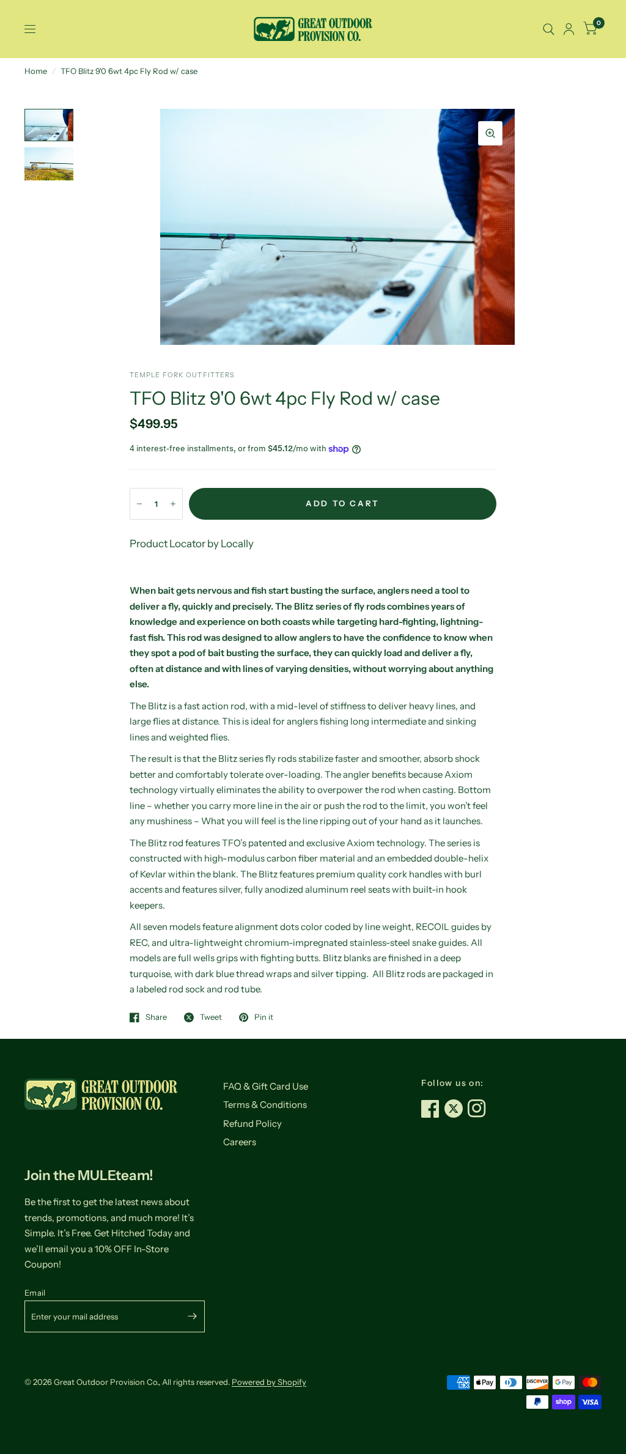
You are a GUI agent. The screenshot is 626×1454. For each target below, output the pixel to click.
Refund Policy (252, 1123)
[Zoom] (490, 133)
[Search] (549, 29)
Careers (239, 1142)
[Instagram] (479, 1108)
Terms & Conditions (265, 1104)
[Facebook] (432, 1108)
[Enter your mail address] (192, 1316)
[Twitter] (456, 1108)
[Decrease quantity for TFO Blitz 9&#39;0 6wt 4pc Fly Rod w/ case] (139, 504)
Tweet (211, 1017)
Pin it (263, 1017)
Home (35, 71)
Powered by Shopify (269, 1382)
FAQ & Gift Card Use (265, 1086)
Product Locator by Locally (192, 543)
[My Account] (569, 29)
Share (156, 1017)
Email (34, 1292)
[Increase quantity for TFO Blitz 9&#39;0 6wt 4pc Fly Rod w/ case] (173, 504)
